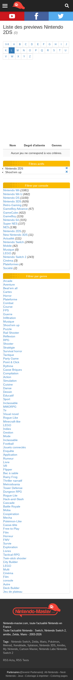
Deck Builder (11, 588)
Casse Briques (12, 369)
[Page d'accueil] (36, 609)
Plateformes (11, 264)
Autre (6, 584)
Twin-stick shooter (14, 558)
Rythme (8, 366)
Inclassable (10, 403)
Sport (6, 399)
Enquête (8, 451)
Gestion (8, 432)
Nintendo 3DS (12, 201)
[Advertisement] (36, 103)
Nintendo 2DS (12, 231)
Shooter (8, 343)
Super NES (10, 223)
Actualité (8, 238)
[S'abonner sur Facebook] (36, 16)
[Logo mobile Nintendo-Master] (13, 5)
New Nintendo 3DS (15, 234)
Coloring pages (59, 676)
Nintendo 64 (11, 220)
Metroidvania (11, 484)
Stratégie (9, 347)
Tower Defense (13, 488)
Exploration (10, 547)
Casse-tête (10, 525)
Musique (8, 249)
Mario (43, 641)
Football (8, 443)
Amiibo (61, 645)
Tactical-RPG (11, 554)
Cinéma (8, 260)
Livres (7, 551)
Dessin (7, 391)
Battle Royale (11, 506)
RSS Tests (22, 660)
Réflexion (9, 336)
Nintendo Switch (13, 242)
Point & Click (11, 362)
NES (6, 227)
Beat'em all (10, 288)
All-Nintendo (51, 672)
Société (8, 268)
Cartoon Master (28, 649)
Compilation (10, 373)
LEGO (7, 253)
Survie (7, 543)
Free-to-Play (11, 528)
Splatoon (32, 645)
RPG (6, 340)
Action (7, 377)
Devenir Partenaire (31, 672)
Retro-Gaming (12, 205)
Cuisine (8, 384)
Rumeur (8, 458)
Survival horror (12, 351)
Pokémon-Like (12, 521)
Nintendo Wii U (12, 194)
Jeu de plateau (12, 591)
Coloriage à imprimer (36, 676)
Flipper (7, 469)
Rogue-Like (10, 417)
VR (5, 465)
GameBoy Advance (15, 208)
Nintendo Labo (47, 649)
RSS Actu (9, 660)
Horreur (8, 536)
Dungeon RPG (12, 491)
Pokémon (53, 641)
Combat (8, 303)
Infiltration (9, 317)
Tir (4, 410)
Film (6, 532)
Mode (7, 436)
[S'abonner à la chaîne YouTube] (12, 16)
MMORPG (9, 406)
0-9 (7, 44)
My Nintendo (10, 649)
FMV (6, 539)
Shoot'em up (11, 325)
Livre (6, 462)
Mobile (7, 245)
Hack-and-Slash (13, 499)
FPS (6, 310)
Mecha (7, 517)
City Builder (10, 562)
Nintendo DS (11, 197)
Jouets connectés (14, 447)
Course (8, 306)
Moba (7, 510)
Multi (6, 569)
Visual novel (11, 414)
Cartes (7, 291)
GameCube (10, 212)
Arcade (7, 280)
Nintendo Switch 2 (14, 257)
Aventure (9, 284)
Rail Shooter (11, 332)
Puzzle (7, 329)
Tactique (8, 354)
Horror (7, 295)
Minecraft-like (11, 421)
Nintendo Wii (11, 190)
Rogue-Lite (10, 495)
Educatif (8, 395)
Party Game (11, 358)
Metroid (7, 645)
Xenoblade (19, 645)
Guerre (7, 314)
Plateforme (10, 299)
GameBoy (9, 216)
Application (10, 454)
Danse (7, 388)
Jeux (20, 676)
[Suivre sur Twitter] (61, 16)
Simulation (10, 380)
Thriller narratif (12, 480)
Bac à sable (10, 473)
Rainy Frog (10, 477)
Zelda (35, 641)
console (8, 580)
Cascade (9, 502)
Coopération (11, 514)
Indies (7, 428)
